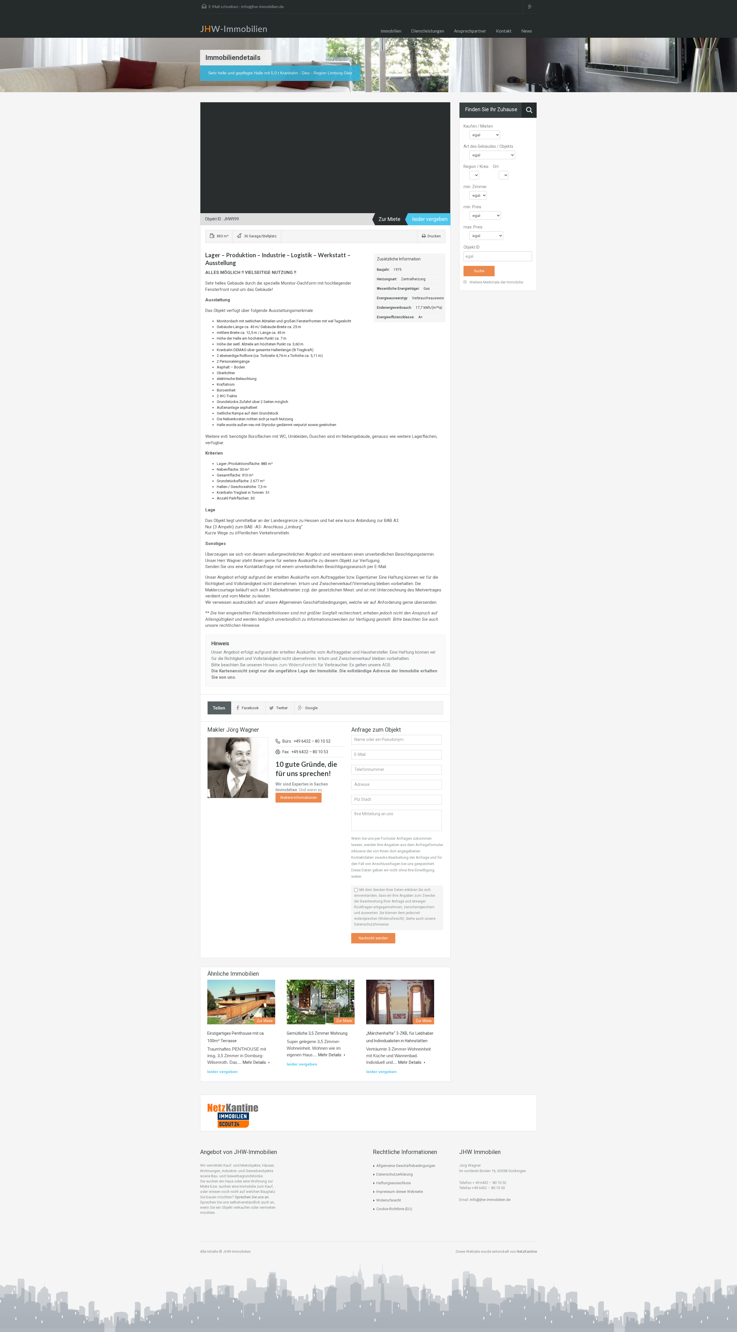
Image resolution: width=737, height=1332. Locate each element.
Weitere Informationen (298, 797)
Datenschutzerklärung (394, 1174)
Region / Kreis (476, 166)
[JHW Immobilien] (235, 30)
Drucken (434, 236)
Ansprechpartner (470, 30)
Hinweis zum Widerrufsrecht (290, 664)
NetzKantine (527, 1251)
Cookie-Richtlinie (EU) (394, 1209)
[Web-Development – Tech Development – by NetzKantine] (233, 1107)
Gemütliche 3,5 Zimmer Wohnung (317, 1033)
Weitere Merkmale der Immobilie (496, 282)
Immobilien (391, 30)
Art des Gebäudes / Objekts (488, 146)
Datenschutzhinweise (371, 924)
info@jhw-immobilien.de (262, 6)
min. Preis (472, 207)
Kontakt (504, 30)
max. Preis (473, 227)
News (526, 30)
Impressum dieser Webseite (399, 1191)
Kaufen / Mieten (478, 126)
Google (311, 708)
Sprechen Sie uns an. (252, 1197)
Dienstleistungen (427, 30)
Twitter (282, 708)
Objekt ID (472, 247)
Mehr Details (255, 1062)
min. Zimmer (475, 186)
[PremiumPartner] (233, 1119)
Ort (496, 166)
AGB (386, 664)
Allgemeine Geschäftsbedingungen (405, 1165)
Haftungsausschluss (393, 1183)
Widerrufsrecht (388, 1200)
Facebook (250, 708)
